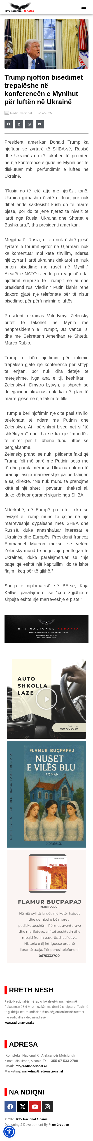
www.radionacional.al (20, 1022)
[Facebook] (10, 1106)
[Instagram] (47, 1106)
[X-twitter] (22, 1106)
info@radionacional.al (31, 1066)
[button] (83, 7)
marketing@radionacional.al (42, 1071)
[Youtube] (35, 1106)
